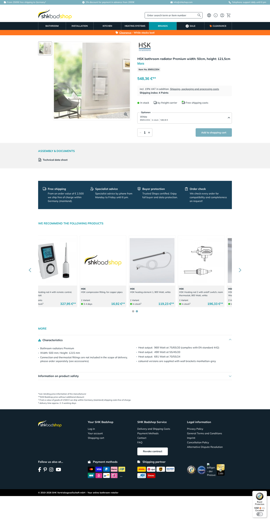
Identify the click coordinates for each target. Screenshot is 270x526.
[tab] (133, 311)
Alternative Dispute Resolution (205, 446)
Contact (141, 437)
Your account (95, 433)
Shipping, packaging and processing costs (194, 89)
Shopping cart (96, 437)
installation (80, 25)
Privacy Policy (195, 428)
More (140, 63)
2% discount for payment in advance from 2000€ (109, 2)
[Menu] (265, 493)
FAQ (139, 442)
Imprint (191, 437)
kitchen (107, 25)
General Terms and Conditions (204, 433)
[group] (45, 48)
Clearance (219, 25)
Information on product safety (58, 376)
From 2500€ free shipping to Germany (26, 2)
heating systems (135, 25)
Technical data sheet (55, 159)
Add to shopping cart (213, 132)
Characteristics (52, 340)
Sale (192, 25)
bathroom (52, 25)
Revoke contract (152, 451)
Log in (91, 428)
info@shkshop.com (183, 2)
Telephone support (241, 2)
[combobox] (173, 15)
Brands (163, 25)
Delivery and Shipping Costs (153, 428)
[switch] (260, 514)
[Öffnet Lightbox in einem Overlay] (92, 80)
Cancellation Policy (198, 442)
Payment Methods (148, 433)
